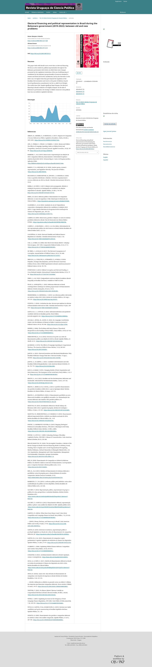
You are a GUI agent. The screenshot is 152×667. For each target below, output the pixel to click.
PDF (79, 73)
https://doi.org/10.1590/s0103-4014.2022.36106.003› (43, 291)
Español (105, 160)
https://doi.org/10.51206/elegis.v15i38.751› (40, 214)
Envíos (48, 12)
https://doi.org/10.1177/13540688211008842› (55, 316)
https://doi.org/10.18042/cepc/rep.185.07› (45, 299)
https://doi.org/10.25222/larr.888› (45, 366)
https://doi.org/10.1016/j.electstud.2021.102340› (47, 358)
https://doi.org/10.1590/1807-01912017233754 (41, 193)
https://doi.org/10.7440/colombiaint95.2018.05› (44, 308)
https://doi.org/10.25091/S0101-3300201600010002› (53, 586)
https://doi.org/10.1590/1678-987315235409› (56, 410)
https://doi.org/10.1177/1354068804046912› (40, 551)
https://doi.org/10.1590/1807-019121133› (59, 542)
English (105, 157)
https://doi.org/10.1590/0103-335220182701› (41, 420)
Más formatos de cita (82, 152)
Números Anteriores (37, 12)
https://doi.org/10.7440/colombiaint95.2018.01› (41, 239)
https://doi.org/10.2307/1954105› (37, 349)
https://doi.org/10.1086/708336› (37, 172)
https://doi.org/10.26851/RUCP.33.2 (41, 53)
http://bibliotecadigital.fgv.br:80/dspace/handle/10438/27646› (46, 163)
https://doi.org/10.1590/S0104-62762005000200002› (48, 620)
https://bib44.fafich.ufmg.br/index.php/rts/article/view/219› (45, 477)
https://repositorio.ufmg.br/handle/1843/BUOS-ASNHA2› (52, 534)
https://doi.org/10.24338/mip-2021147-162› (40, 383)
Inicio (29, 18)
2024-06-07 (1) (80, 94)
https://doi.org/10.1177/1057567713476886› (42, 274)
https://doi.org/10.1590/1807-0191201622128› (49, 341)
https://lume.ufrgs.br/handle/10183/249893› (55, 557)
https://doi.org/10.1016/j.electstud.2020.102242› (42, 595)
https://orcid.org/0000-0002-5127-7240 (38, 40)
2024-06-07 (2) (80, 91)
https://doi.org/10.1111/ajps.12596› (57, 324)
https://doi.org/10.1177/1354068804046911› (40, 333)
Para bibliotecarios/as (109, 147)
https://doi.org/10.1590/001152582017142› (47, 140)
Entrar (125, 1)
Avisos (55, 12)
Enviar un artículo (109, 124)
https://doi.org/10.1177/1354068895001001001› (44, 374)
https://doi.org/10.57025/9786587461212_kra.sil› (42, 402)
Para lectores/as (107, 141)
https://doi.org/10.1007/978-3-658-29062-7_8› (41, 456)
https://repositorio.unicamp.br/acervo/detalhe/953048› (53, 201)
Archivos (35, 18)
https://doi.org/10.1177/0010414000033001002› (41, 247)
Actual (27, 12)
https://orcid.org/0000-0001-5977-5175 (38, 48)
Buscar (123, 12)
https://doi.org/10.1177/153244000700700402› (50, 603)
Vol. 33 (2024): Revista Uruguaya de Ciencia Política (53, 18)
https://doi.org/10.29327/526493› (37, 467)
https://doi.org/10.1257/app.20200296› (41, 150)
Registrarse (118, 1)
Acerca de (62, 12)
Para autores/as (107, 144)
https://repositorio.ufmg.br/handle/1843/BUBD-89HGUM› (49, 222)
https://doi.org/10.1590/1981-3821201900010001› (42, 431)
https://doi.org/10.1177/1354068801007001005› (41, 517)
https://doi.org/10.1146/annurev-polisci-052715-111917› (44, 255)
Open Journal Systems (109, 131)
